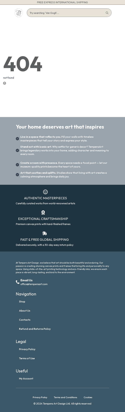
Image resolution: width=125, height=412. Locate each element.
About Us (24, 310)
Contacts (24, 319)
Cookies (88, 397)
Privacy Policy (27, 349)
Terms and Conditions (65, 397)
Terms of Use (27, 358)
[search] (107, 13)
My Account (26, 378)
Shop (22, 301)
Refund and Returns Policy (35, 328)
